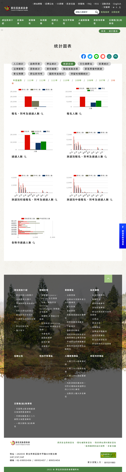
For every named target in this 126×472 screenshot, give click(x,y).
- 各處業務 (70, 310)
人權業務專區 (84, 22)
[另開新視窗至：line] (96, 56)
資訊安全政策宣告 (65, 442)
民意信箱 (71, 3)
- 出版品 (94, 319)
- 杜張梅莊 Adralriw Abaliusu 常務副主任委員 (50, 326)
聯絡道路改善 (70, 68)
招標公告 (49, 3)
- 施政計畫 (44, 342)
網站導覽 (38, 3)
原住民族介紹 (7, 22)
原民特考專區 (99, 22)
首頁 (103, 30)
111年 (54, 80)
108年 (90, 80)
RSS (97, 3)
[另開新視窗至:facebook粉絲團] (122, 236)
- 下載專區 (70, 326)
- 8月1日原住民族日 (23, 310)
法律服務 (19, 68)
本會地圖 (112, 446)
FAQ (90, 3)
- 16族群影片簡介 (22, 299)
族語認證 (68, 63)
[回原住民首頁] (16, 8)
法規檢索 (115, 11)
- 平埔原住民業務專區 (75, 341)
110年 (66, 80)
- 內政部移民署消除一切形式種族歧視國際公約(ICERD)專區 (75, 386)
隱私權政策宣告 (84, 442)
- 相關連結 (95, 327)
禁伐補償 (52, 68)
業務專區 (32, 22)
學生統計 (52, 63)
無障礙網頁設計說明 (95, 446)
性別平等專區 (68, 22)
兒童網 (106, 7)
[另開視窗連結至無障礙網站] (108, 455)
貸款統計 (35, 68)
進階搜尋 (105, 11)
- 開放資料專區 (72, 330)
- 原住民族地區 (21, 326)
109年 (78, 80)
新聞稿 (81, 3)
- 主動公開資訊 (97, 295)
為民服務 (43, 22)
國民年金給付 (56, 73)
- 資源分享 (95, 323)
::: (2, 2)
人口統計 (19, 63)
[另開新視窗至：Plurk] (102, 56)
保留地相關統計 (79, 73)
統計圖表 (113, 30)
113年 (31, 80)
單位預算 (19, 73)
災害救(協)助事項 (115, 22)
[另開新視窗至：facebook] (83, 56)
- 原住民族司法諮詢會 (100, 343)
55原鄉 (60, 3)
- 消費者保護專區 (98, 331)
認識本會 (20, 22)
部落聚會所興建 (93, 68)
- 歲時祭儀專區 (97, 303)
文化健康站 (86, 63)
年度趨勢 (17, 80)
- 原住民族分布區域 (23, 314)
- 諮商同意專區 (97, 335)
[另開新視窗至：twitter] (89, 56)
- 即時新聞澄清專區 (74, 322)
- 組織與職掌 (45, 337)
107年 (102, 80)
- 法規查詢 (70, 295)
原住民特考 (36, 73)
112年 (42, 80)
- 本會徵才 (44, 346)
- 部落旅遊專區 (97, 307)
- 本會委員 (44, 333)
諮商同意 (35, 63)
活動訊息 (106, 3)
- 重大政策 (70, 306)
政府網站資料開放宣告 (105, 442)
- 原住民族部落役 (98, 339)
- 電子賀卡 (19, 330)
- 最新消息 (95, 299)
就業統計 (104, 63)
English (117, 3)
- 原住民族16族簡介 (23, 295)
